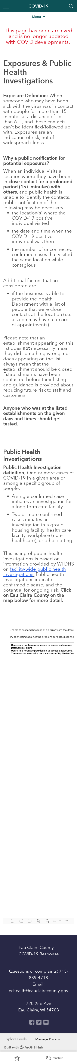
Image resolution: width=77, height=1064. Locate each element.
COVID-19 (38, 6)
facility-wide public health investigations (34, 571)
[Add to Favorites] (17, 1058)
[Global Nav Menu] (6, 6)
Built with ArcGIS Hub (23, 1047)
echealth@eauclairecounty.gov (38, 990)
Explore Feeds (15, 1039)
